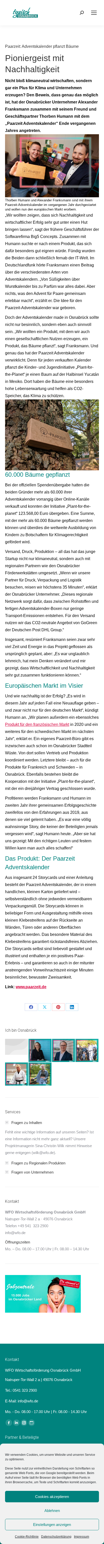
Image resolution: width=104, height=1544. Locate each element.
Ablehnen (52, 1510)
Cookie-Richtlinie (27, 1536)
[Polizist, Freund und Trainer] (87, 1050)
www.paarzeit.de (31, 987)
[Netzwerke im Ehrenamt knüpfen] (40, 1050)
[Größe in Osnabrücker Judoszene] (17, 1074)
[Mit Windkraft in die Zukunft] (63, 1050)
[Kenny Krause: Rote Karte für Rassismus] (17, 1047)
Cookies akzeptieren (52, 1496)
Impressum (81, 1536)
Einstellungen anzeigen (52, 1524)
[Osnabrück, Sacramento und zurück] (40, 1074)
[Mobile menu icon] (94, 13)
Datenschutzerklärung (56, 1536)
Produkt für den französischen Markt (37, 724)
